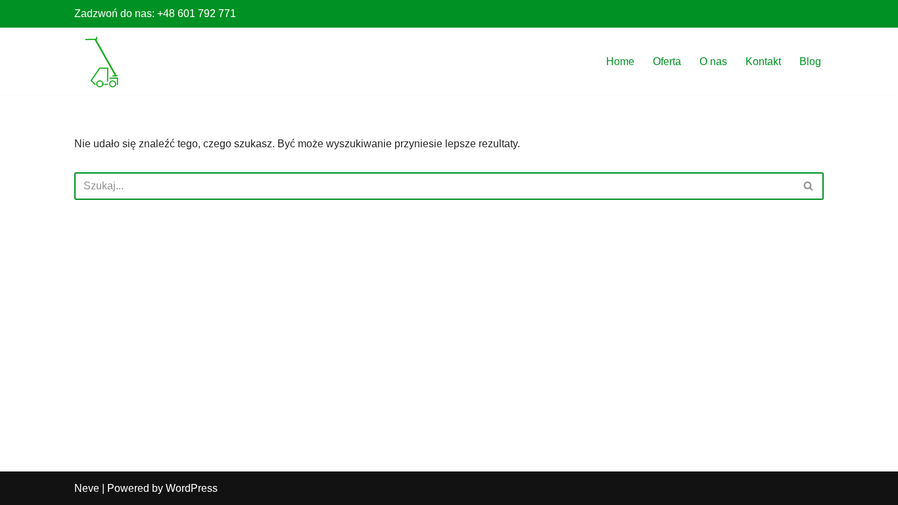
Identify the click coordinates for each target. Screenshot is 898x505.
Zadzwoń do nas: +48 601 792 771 (155, 13)
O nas (713, 61)
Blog (810, 61)
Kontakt (763, 61)
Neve (86, 488)
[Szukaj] (809, 186)
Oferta (667, 61)
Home (620, 61)
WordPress (192, 488)
